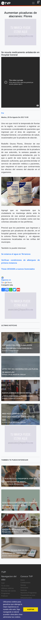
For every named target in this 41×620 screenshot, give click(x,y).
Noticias (23, 590)
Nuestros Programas (28, 593)
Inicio (22, 580)
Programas (5, 593)
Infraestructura (26, 598)
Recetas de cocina (8, 591)
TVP (3, 583)
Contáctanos (25, 582)
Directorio (24, 588)
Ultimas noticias (7, 588)
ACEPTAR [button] (30, 609)
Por (2, 113)
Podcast (4, 596)
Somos (23, 585)
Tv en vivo (5, 586)
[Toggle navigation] (33, 3)
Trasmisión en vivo (27, 595)
